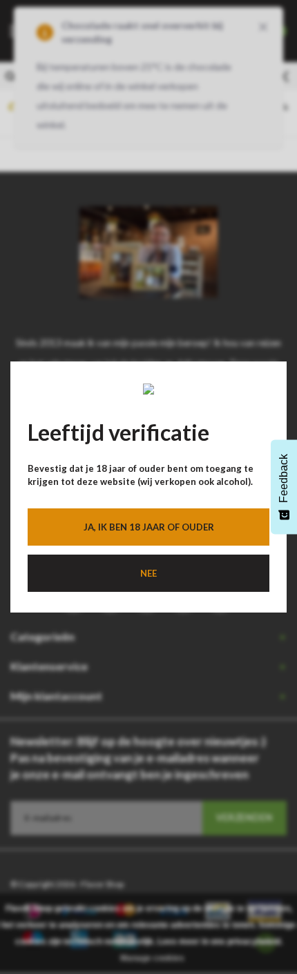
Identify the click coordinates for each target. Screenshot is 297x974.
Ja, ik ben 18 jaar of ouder (149, 527)
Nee (148, 573)
